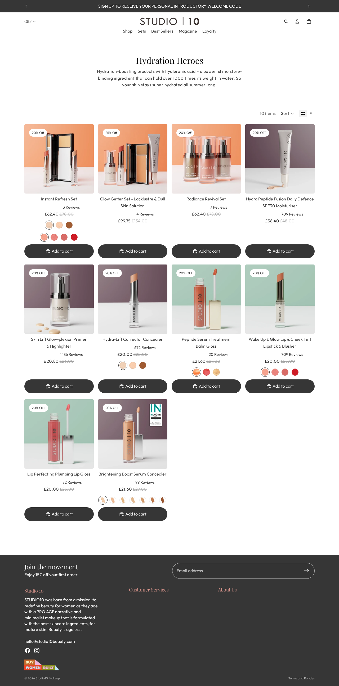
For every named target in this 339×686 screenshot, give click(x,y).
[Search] (286, 21)
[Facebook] (27, 650)
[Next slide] (309, 6)
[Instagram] (37, 650)
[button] (287, 113)
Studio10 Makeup (48, 678)
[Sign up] (306, 570)
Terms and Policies (301, 678)
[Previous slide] (26, 6)
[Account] (297, 21)
